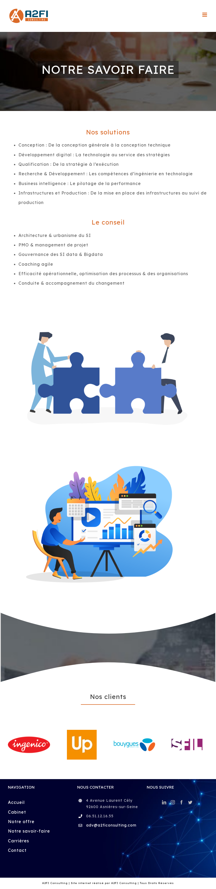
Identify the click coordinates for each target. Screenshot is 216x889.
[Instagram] (173, 779)
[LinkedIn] (164, 779)
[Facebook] (181, 779)
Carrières (18, 817)
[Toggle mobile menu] (205, 14)
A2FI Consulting (124, 859)
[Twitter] (190, 779)
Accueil (16, 778)
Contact (17, 826)
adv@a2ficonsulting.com (111, 801)
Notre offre (21, 798)
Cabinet (17, 788)
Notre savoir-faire (29, 807)
